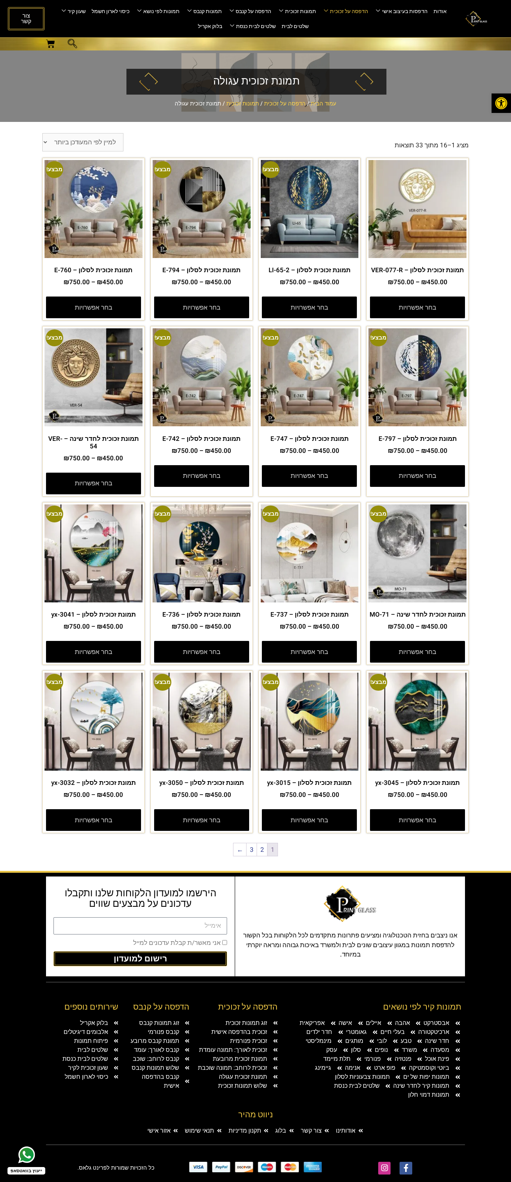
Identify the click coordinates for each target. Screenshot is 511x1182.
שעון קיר (77, 11)
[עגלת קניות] (50, 43)
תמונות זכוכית (300, 11)
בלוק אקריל (210, 26)
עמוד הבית (323, 103)
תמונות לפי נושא (161, 11)
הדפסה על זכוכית (349, 11)
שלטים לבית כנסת (256, 26)
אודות (440, 11)
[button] (72, 44)
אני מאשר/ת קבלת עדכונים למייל (177, 943)
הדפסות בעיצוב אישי (405, 11)
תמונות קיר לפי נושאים (422, 1007)
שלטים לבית (295, 26)
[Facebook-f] (406, 1168)
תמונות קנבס (207, 11)
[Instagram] (384, 1168)
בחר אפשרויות (417, 307)
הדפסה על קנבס (253, 11)
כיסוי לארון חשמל (110, 11)
